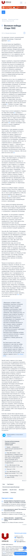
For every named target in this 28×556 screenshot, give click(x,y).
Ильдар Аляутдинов (10, 33)
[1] (7, 104)
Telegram (9, 436)
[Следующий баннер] (25, 7)
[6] (18, 294)
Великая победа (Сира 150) (8, 20)
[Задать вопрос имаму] (25, 548)
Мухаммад (4, 19)
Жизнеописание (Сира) (13, 19)
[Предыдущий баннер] (3, 7)
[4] (14, 152)
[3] (9, 122)
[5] (9, 196)
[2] (14, 112)
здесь (9, 40)
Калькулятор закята (21, 553)
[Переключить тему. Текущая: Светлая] (21, 2)
